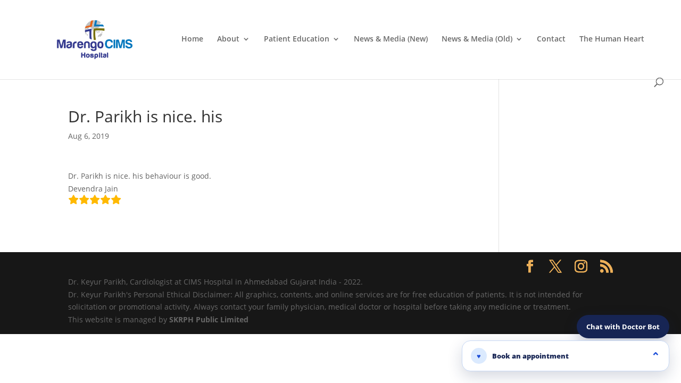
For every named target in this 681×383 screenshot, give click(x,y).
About (228, 39)
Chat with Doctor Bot (623, 326)
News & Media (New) (391, 39)
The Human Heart (611, 39)
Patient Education (296, 39)
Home (192, 39)
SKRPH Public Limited (208, 319)
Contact (551, 39)
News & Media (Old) (477, 39)
